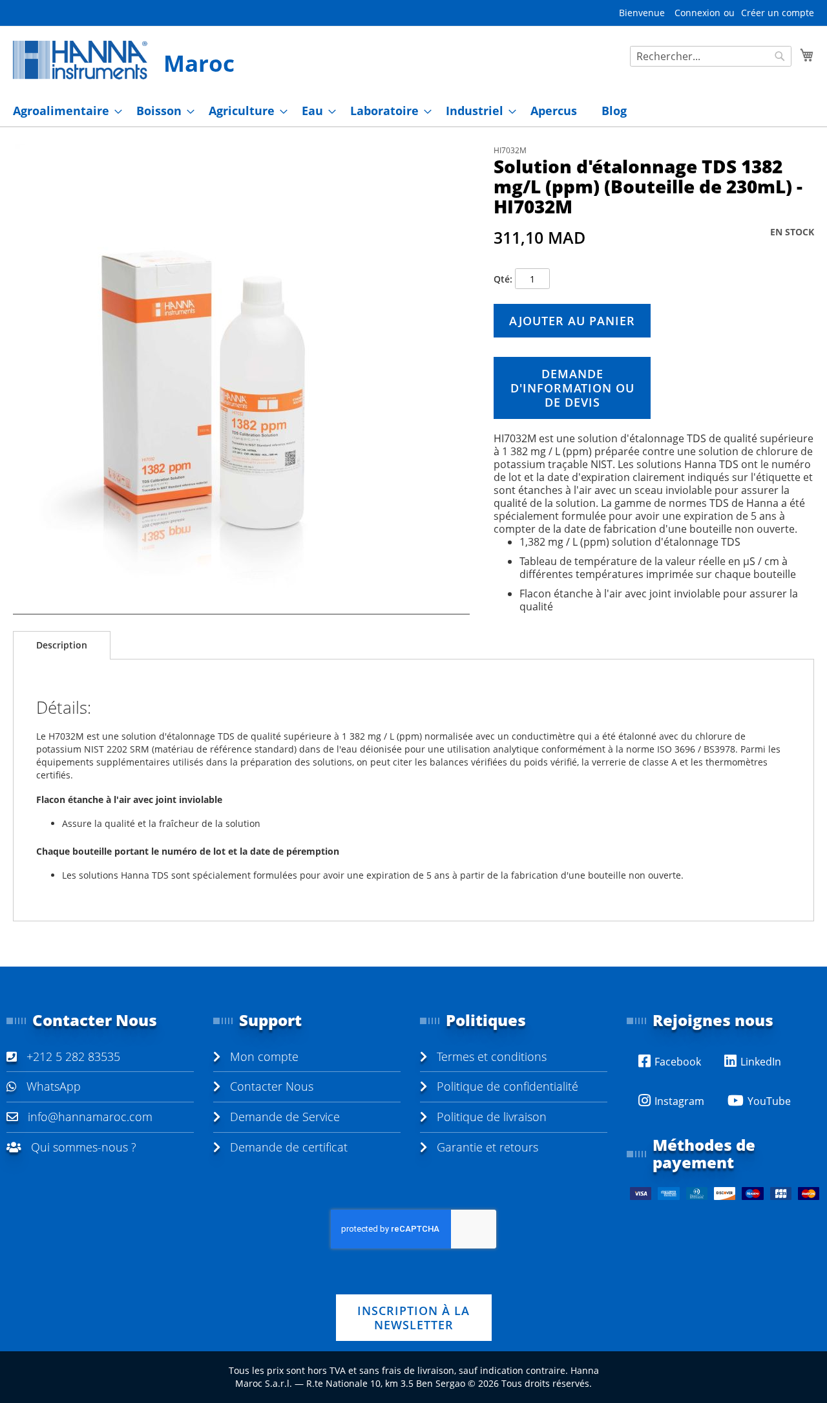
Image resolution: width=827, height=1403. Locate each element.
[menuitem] (63, 111)
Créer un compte (777, 12)
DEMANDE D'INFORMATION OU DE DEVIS (572, 388)
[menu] (413, 111)
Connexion (697, 12)
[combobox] (710, 56)
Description (61, 645)
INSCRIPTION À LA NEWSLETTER (413, 1318)
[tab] (61, 645)
